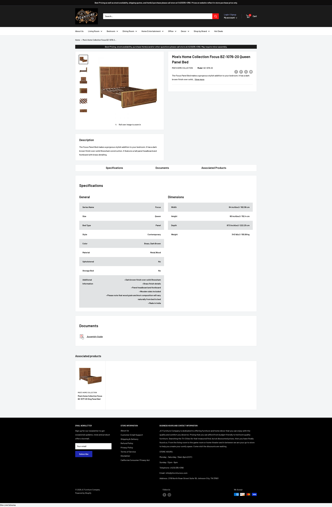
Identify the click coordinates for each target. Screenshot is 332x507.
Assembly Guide (94, 336)
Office (171, 31)
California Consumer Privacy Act (135, 460)
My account (229, 17)
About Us (79, 31)
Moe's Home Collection (182, 68)
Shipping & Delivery (129, 439)
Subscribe (83, 454)
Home (77, 40)
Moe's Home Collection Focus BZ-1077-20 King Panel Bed (90, 397)
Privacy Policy (127, 447)
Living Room (93, 31)
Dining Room (128, 31)
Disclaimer (125, 456)
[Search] (215, 16)
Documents (162, 167)
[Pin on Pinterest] (241, 72)
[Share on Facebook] (236, 72)
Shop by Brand (200, 31)
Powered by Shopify (83, 493)
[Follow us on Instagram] (169, 494)
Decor (183, 31)
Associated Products (213, 167)
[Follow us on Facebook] (164, 494)
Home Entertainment (151, 31)
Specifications (114, 167)
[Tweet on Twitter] (246, 72)
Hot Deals (218, 31)
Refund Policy (127, 443)
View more (199, 79)
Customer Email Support (132, 434)
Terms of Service (128, 451)
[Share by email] (251, 72)
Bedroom (111, 31)
